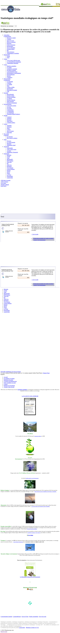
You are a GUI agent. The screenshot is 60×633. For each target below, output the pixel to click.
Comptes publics (11, 122)
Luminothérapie (17, 616)
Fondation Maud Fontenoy (13, 114)
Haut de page (4, 631)
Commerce (9, 77)
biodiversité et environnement (32, 478)
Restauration (10, 46)
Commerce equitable (12, 69)
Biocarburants (10, 94)
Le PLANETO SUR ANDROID (30, 396)
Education (9, 132)
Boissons (9, 43)
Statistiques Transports (12, 152)
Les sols (9, 107)
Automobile (10, 148)
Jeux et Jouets (10, 131)
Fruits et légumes (11, 45)
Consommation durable (6, 616)
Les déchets (10, 136)
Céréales (9, 39)
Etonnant (9, 119)
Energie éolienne (11, 100)
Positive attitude (5, 184)
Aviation (9, 151)
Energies (6, 93)
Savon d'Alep (25, 616)
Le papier (9, 67)
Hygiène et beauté (11, 70)
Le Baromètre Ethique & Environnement (30, 577)
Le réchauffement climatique (14, 61)
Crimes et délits (10, 87)
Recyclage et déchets (6, 134)
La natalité (9, 84)
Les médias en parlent (9, 378)
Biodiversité (7, 54)
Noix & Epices (10, 52)
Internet (9, 76)
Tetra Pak (9, 162)
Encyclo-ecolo (42, 616)
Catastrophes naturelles (12, 63)
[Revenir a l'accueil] (15, 14)
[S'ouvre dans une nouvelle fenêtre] (5, 25)
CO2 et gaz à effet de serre (13, 60)
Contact (6, 384)
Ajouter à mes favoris (9, 387)
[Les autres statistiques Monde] (8, 228)
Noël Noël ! (10, 121)
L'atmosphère (10, 110)
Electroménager (11, 74)
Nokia (8, 173)
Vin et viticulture (11, 47)
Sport (8, 128)
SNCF (8, 172)
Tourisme (9, 125)
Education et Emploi (12, 90)
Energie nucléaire (11, 97)
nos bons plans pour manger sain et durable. (40, 506)
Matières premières (11, 66)
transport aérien (38, 436)
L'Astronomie (10, 111)
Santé (5, 139)
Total (8, 158)
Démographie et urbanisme (7, 79)
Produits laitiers (10, 49)
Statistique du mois (8, 380)
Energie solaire (10, 95)
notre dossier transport (18, 541)
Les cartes (3, 183)
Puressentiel (10, 176)
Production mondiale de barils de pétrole (43, 238)
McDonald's (10, 159)
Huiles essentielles (33, 616)
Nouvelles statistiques (6, 371)
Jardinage (9, 126)
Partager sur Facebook (9, 385)
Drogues (9, 141)
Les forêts (9, 108)
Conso (5, 64)
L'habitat (9, 83)
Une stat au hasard (16, 371)
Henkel (8, 170)
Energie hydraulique (12, 102)
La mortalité (10, 81)
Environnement (7, 104)
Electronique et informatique (14, 73)
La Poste (9, 175)
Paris (8, 86)
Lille (8, 91)
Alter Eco (9, 165)
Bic (8, 163)
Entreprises (6, 153)
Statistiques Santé (11, 145)
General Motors (11, 169)
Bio (8, 50)
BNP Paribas (10, 160)
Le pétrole (9, 98)
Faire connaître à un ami (10, 382)
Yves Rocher (10, 167)
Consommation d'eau (12, 71)
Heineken (9, 166)
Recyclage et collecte (12, 138)
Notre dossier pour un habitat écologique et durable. (45, 491)
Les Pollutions (10, 112)
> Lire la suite (34, 234)
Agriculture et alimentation (7, 35)
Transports (6, 146)
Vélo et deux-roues (11, 149)
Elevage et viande (11, 37)
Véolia (8, 156)
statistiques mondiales (22, 389)
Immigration (10, 88)
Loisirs (5, 124)
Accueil (6, 377)
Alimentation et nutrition (13, 53)
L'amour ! (9, 117)
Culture (9, 129)
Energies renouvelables (32, 528)
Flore (8, 57)
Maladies (9, 143)
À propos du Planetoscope (10, 381)
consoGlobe (10, 177)
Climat (5, 59)
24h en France (4, 181)
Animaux (9, 118)
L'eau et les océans (11, 105)
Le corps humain (11, 142)
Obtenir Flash (46, 373)
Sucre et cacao (10, 40)
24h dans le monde (5, 180)
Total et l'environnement (39, 240)
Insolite (5, 115)
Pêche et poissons (11, 42)
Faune (8, 56)
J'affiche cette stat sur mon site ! (9, 231)
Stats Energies (10, 101)
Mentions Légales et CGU (32, 627)
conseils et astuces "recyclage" (33, 532)
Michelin (9, 155)
